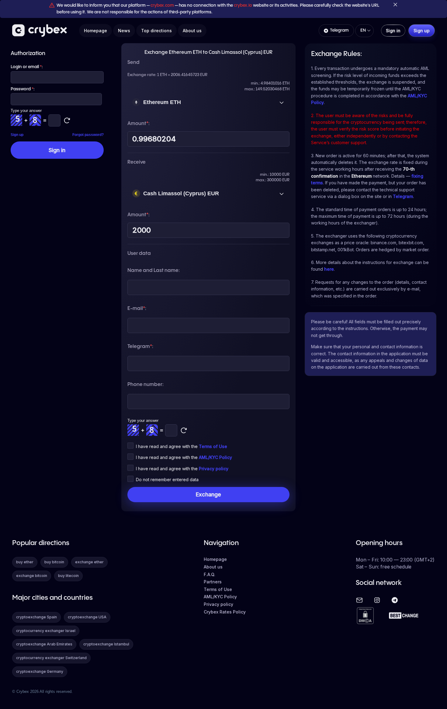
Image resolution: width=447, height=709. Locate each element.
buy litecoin (68, 575)
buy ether (24, 562)
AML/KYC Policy (215, 457)
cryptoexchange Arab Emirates (44, 644)
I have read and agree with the (181, 446)
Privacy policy (213, 468)
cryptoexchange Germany (39, 671)
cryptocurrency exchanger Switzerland (51, 657)
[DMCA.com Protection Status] (365, 616)
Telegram (339, 30)
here (329, 269)
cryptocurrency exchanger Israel (45, 630)
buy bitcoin (54, 562)
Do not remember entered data (167, 479)
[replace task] (184, 430)
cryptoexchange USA (87, 617)
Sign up (17, 135)
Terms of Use (213, 446)
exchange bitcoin (31, 575)
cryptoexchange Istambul (106, 644)
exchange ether (89, 562)
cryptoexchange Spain (36, 617)
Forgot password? (88, 135)
